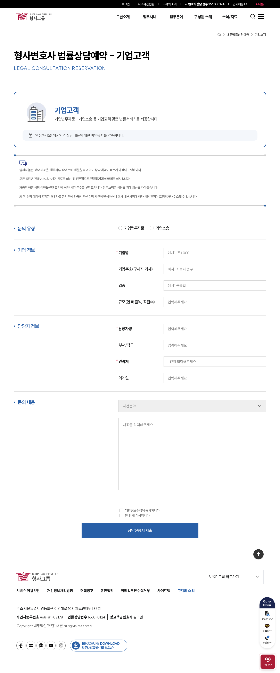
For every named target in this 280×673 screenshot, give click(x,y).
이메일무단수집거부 (135, 590)
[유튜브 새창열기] (51, 645)
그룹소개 (123, 17)
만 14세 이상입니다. (137, 515)
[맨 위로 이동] (258, 554)
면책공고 (86, 590)
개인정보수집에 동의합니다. (142, 510)
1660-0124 (206, 4)
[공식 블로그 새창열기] (30, 645)
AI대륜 (259, 4)
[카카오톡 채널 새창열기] (41, 645)
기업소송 (162, 228)
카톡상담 (267, 630)
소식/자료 (229, 17)
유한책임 (107, 590)
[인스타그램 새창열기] (61, 645)
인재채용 (238, 4)
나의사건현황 (146, 4)
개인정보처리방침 (60, 590)
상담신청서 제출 (140, 530)
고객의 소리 (170, 4)
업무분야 (176, 17)
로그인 (126, 4)
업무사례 (149, 17)
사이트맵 (163, 590)
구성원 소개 (203, 17)
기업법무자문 (134, 228)
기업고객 (260, 34)
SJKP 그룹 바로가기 (223, 576)
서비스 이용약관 (28, 590)
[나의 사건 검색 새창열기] (20, 645)
